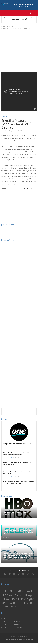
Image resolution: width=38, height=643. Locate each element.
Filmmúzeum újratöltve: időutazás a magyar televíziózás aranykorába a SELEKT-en (19, 18)
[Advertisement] (19, 50)
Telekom (6, 599)
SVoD (32, 188)
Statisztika (17, 622)
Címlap (3, 26)
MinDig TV (14, 602)
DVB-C (19, 591)
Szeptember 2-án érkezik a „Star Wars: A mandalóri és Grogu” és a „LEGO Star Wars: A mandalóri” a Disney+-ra (18, 555)
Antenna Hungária (25, 595)
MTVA (14, 606)
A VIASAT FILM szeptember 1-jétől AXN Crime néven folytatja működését (18, 454)
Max (24, 188)
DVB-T (15, 599)
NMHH (4, 602)
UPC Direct (7, 595)
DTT (4, 447)
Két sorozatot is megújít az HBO (15, 512)
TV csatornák (7, 457)
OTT (28, 188)
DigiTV (30, 599)
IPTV (23, 599)
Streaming (10, 26)
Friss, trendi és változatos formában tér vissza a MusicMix (19, 473)
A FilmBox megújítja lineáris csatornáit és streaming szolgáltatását (17, 463)
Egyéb (5, 624)
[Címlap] (4, 4)
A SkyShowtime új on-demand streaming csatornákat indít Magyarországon (18, 482)
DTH (4, 591)
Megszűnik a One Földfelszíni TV (17, 443)
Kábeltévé (17, 619)
